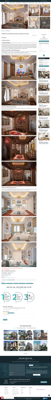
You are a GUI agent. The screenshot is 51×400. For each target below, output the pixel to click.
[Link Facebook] (44, 389)
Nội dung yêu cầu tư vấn (29, 369)
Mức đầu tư (5, 374)
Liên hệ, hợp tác (14, 394)
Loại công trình (6, 372)
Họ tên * (5, 365)
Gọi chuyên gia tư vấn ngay (44, 41)
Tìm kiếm (44, 66)
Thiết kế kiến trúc (18, 2)
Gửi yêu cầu (37, 374)
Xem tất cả (25, 353)
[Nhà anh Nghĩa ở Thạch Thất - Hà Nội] (40, 335)
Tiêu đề (27, 367)
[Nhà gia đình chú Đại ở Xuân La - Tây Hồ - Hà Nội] (11, 346)
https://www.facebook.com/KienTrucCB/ (9, 277)
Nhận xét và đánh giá (6, 311)
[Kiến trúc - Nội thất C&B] (6, 3)
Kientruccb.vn (6, 276)
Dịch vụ (43, 2)
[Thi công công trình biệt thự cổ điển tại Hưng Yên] (25, 346)
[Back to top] (49, 395)
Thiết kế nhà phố (6, 389)
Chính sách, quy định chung (16, 393)
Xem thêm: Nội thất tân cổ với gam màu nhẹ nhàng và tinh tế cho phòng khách (12, 268)
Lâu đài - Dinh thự (6, 392)
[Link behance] (40, 389)
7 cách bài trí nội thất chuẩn (5, 269)
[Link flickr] (39, 389)
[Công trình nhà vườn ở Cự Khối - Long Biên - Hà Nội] (25, 335)
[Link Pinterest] (37, 389)
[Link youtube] (42, 389)
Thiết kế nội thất (24, 2)
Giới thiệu (13, 2)
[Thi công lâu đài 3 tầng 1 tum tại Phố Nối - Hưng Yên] (40, 346)
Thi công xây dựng (31, 2)
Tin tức (36, 2)
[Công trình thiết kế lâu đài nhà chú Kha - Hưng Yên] (11, 335)
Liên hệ (39, 2)
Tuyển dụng (22, 392)
